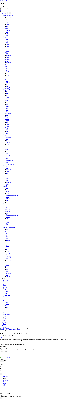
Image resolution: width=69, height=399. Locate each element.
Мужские (6, 311)
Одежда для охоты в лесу (6, 280)
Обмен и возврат (5, 383)
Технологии (4, 377)
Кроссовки (7, 303)
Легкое (7, 38)
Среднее (7, 18)
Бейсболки (7, 157)
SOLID (5, 220)
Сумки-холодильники (7, 295)
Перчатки (7, 33)
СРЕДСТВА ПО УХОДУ (5, 319)
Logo (6, 140)
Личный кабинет (2, 10)
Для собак (4, 284)
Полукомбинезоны (7, 28)
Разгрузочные (7, 46)
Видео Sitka (4, 327)
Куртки (5, 206)
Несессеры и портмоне (6, 287)
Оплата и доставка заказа (6, 379)
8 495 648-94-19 (2, 0)
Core (6, 136)
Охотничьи (6, 289)
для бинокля (7, 202)
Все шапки (7, 272)
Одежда (4, 323)
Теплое (7, 19)
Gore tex (7, 20)
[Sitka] (2, 4)
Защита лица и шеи (8, 55)
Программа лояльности (6, 384)
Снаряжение (4, 324)
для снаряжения (5, 321)
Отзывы (1, 337)
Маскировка (4, 285)
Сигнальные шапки (8, 156)
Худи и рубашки (7, 52)
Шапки (7, 32)
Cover (5, 60)
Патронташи (6, 282)
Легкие (7, 26)
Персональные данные (6, 381)
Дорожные (6, 293)
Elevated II (6, 67)
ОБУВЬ (3, 300)
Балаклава (7, 130)
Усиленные (7, 50)
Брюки (5, 205)
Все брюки (7, 233)
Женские (6, 309)
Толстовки (6, 66)
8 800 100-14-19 (6, 0)
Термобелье (6, 65)
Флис (5, 242)
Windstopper (7, 21)
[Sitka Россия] (0, 395)
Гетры (7, 56)
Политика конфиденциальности (7, 380)
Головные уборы (8, 31)
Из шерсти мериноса (8, 17)
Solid (5, 135)
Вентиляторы (4, 316)
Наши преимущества (5, 376)
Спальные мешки (7, 58)
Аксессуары (6, 61)
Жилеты (6, 64)
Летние (5, 306)
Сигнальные (7, 147)
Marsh (5, 90)
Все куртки (7, 230)
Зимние (5, 305)
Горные (7, 302)
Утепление (6, 241)
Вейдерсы (6, 105)
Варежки (7, 275)
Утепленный (7, 24)
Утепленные (7, 27)
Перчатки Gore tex (8, 256)
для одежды (4, 320)
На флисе (7, 22)
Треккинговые (8, 308)
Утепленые (7, 99)
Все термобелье (8, 240)
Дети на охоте (6, 133)
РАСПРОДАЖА (7, 35)
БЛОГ (2, 325)
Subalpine (6, 37)
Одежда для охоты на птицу (6, 279)
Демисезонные (6, 301)
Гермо (5, 290)
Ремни (7, 158)
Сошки (4, 298)
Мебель (4, 286)
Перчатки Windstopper (8, 257)
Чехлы (5, 283)
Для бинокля (7, 57)
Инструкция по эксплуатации (4, 352)
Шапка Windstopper (8, 254)
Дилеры (4, 385)
